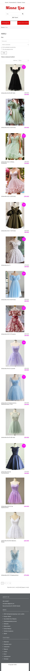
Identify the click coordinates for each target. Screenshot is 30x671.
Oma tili (6, 2)
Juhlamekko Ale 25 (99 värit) (8, 437)
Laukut (5, 651)
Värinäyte (6, 658)
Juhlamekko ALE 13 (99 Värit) (8, 196)
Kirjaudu (16, 17)
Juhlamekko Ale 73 (5, 265)
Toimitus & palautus (8, 631)
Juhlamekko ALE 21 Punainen (8, 334)
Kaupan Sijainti (7, 616)
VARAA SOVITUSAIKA (23, 22)
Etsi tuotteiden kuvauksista (9, 47)
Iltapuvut (6, 649)
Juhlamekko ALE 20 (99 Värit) (8, 299)
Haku (6, 27)
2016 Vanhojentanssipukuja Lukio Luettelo (14, 614)
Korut (5, 654)
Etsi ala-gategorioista (8, 49)
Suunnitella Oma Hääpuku (10, 618)
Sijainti (5, 633)
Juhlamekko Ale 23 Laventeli (8, 368)
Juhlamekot (6, 646)
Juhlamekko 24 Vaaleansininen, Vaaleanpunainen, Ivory (9, 403)
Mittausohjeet (7, 626)
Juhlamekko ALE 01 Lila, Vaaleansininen (7, 507)
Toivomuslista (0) (12, 2)
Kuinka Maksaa (7, 628)
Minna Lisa (19, 664)
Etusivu (3, 27)
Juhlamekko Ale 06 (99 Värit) (8, 93)
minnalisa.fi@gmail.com (8, 603)
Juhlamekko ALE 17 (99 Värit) (8, 230)
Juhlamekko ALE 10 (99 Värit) (8, 127)
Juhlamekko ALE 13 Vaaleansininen (9, 575)
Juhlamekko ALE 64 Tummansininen (6, 472)
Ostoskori (19, 2)
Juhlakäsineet (7, 656)
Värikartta (6, 623)
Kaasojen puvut (7, 644)
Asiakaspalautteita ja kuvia (10, 621)
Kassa (23, 2)
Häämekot (6, 641)
